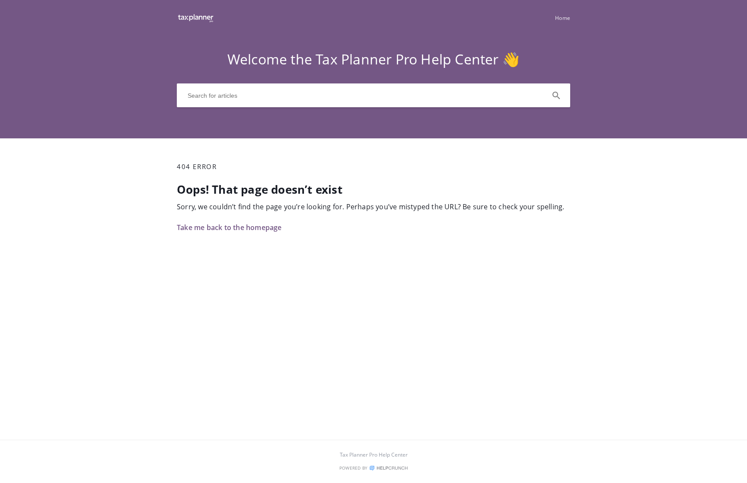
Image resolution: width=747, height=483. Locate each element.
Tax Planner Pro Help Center (374, 454)
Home (562, 18)
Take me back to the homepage (229, 227)
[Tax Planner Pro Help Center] (195, 22)
